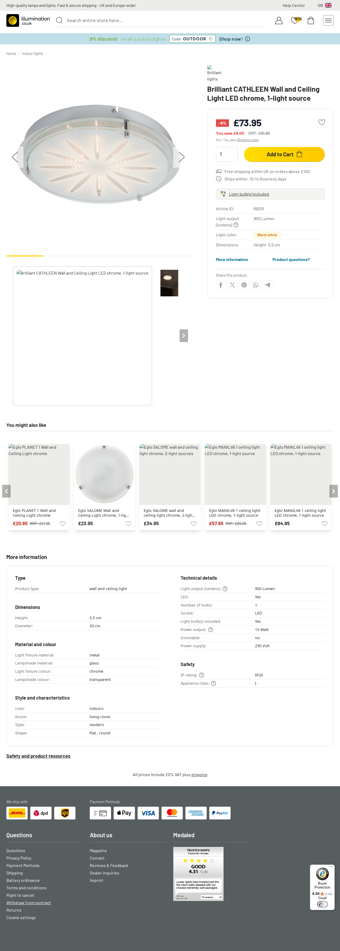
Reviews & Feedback (109, 865)
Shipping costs (248, 140)
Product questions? (291, 259)
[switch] (322, 904)
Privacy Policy (18, 857)
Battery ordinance (23, 880)
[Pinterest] (244, 285)
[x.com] (232, 285)
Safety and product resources (38, 756)
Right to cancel (20, 895)
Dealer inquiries (104, 872)
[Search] (59, 20)
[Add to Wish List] (321, 122)
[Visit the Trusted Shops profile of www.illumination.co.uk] (211, 874)
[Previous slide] (12, 335)
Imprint (96, 880)
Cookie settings (21, 917)
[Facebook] (221, 285)
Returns (14, 909)
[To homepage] (28, 20)
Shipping (14, 872)
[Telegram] (267, 285)
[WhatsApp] (256, 285)
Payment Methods (23, 865)
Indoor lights (32, 53)
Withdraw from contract (28, 902)
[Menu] (331, 868)
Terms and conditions (26, 887)
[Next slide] (184, 335)
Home (11, 53)
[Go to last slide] (6, 491)
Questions (15, 850)
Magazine (98, 850)
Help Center (294, 5)
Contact (97, 857)
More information (232, 259)
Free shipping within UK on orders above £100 (267, 171)
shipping (199, 774)
